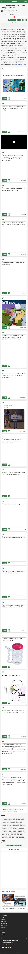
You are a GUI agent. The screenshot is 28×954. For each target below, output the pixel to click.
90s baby (10, 828)
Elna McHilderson (7, 10)
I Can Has (3, 917)
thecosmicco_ (24, 254)
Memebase (14, 1)
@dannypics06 (24, 769)
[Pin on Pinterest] (9, 98)
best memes (4, 837)
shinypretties (24, 180)
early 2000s (22, 825)
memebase (13, 834)
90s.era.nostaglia (23, 327)
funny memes (4, 831)
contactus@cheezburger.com (8, 944)
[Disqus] (14, 870)
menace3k (24, 630)
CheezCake (3, 927)
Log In (25, 1)
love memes (21, 828)
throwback (12, 822)
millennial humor (5, 822)
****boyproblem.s (23, 431)
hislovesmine (24, 214)
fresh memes (16, 825)
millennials (4, 828)
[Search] (3, 1)
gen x (3, 834)
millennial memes (20, 819)
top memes (21, 837)
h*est (25, 529)
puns (10, 831)
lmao (10, 837)
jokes (21, 822)
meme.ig (25, 98)
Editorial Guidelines (5, 936)
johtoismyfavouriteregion (22, 365)
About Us (3, 934)
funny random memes (6, 819)
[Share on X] (20, 20)
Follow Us (11, 809)
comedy (7, 834)
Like (4, 841)
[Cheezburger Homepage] (14, 948)
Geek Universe (4, 925)
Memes (14, 831)
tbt (17, 837)
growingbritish (24, 736)
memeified (19, 834)
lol (23, 831)
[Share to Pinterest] (23, 20)
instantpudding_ (23, 397)
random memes (5, 825)
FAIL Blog (3, 919)
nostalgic (20, 831)
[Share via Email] (26, 20)
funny (13, 837)
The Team (3, 932)
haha (14, 819)
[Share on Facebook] (18, 20)
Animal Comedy (4, 923)
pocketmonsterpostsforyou (22, 131)
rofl (10, 825)
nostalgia (15, 828)
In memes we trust (21, 64)
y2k (17, 822)
